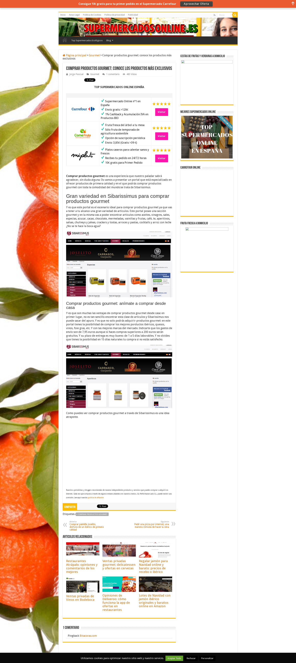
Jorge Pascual (76, 74)
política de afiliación (96, 498)
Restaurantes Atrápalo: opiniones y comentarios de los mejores (81, 566)
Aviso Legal (74, 15)
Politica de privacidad (114, 15)
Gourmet (94, 55)
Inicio (63, 15)
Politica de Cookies (92, 15)
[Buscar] (235, 14)
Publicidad (133, 15)
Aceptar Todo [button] (174, 658)
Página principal (75, 55)
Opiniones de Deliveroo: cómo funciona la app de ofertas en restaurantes (116, 603)
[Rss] (214, 15)
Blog (108, 40)
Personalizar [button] (207, 658)
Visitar (161, 112)
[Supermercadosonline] (74, 26)
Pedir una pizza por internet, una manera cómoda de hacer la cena (151, 524)
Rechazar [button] (191, 658)
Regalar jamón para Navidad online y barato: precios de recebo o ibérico (153, 566)
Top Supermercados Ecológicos (87, 40)
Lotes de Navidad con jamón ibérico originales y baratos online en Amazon (155, 601)
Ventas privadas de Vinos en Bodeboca (80, 597)
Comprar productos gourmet (92, 514)
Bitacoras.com (88, 635)
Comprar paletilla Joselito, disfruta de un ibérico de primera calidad (87, 526)
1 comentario (113, 74)
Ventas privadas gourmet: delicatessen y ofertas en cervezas (118, 564)
